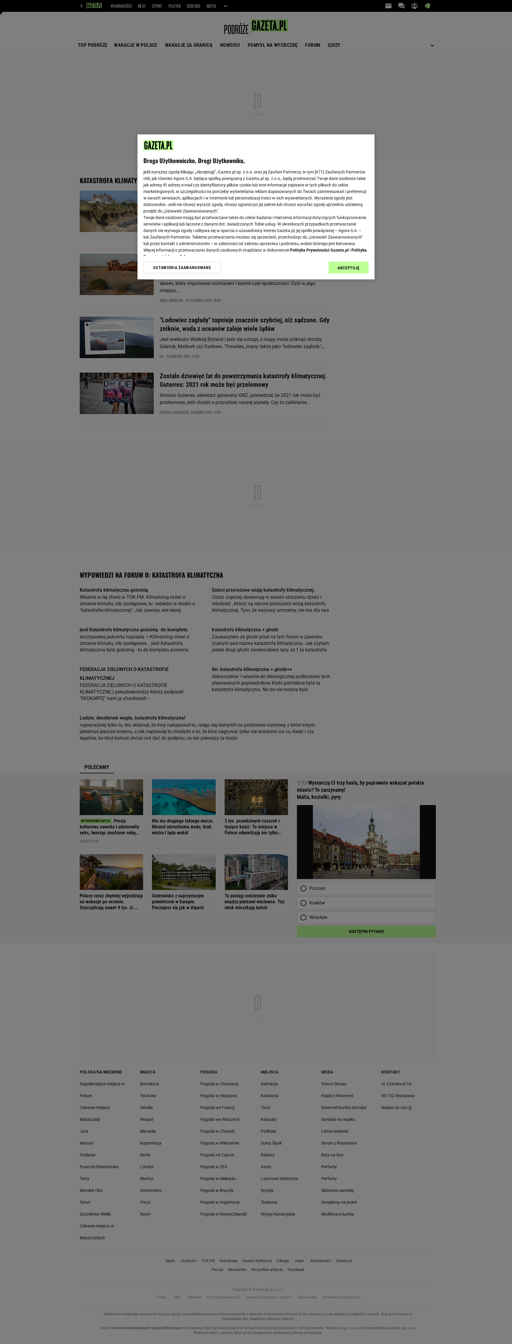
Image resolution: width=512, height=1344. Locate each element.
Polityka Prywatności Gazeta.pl (319, 250)
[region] (256, 206)
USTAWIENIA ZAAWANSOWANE (182, 267)
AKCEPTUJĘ (348, 267)
